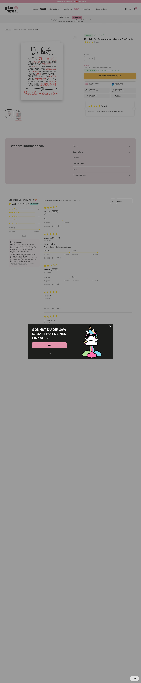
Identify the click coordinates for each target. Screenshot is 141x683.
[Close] (110, 326)
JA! (49, 345)
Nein (49, 353)
